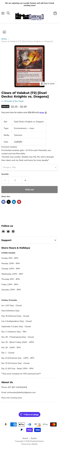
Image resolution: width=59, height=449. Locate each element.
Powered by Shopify (29, 444)
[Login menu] (4, 32)
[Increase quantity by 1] (25, 180)
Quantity (5, 174)
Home (4, 39)
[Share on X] (9, 202)
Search (25, 438)
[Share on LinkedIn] (14, 202)
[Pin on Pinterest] (19, 202)
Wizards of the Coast (13, 101)
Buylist (34, 438)
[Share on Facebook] (3, 202)
